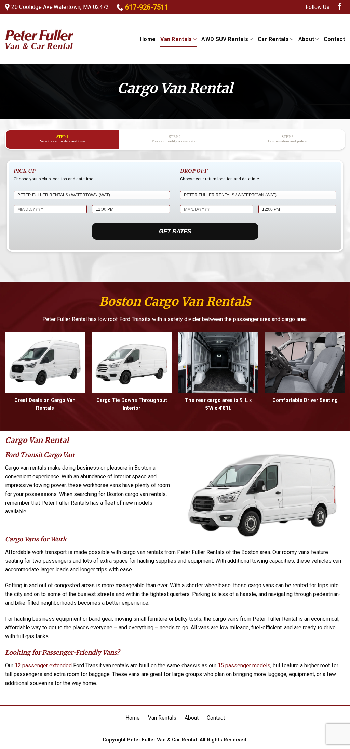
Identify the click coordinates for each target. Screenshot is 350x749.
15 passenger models (244, 665)
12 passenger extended (43, 665)
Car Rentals (273, 39)
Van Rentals (176, 39)
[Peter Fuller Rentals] (39, 39)
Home (148, 39)
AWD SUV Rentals (224, 39)
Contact (334, 39)
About (306, 39)
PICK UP (25, 171)
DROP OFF (194, 171)
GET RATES (175, 231)
